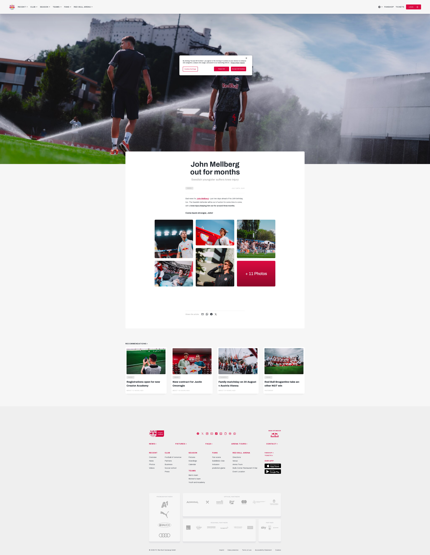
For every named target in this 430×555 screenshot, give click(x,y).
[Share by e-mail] (202, 314)
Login (411, 7)
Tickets (400, 7)
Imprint (242, 62)
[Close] (246, 58)
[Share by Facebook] (211, 314)
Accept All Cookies (238, 69)
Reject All (221, 69)
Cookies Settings (190, 69)
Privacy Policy (235, 62)
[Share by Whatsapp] (207, 314)
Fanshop (389, 7)
